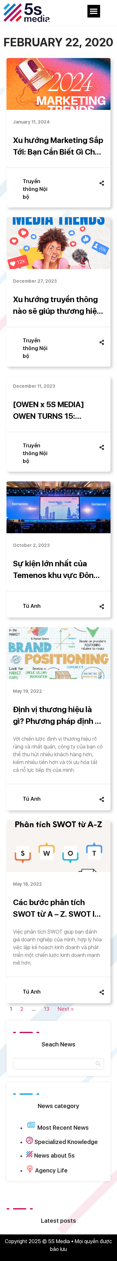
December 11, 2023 (34, 386)
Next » (66, 1009)
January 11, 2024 (31, 121)
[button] (93, 11)
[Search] (98, 1063)
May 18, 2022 (27, 884)
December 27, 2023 (35, 281)
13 (46, 1009)
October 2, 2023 (31, 545)
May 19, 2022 (27, 691)
